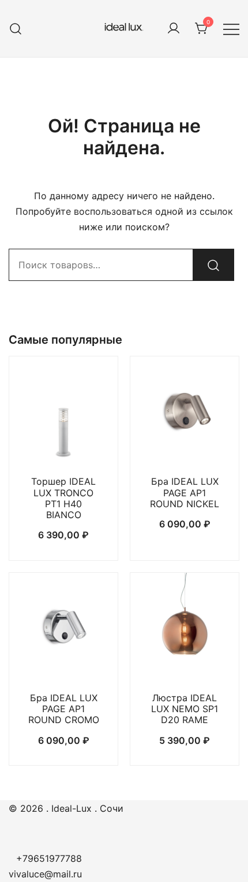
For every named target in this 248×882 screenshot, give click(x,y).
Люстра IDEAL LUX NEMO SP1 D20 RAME (184, 708)
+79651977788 (49, 858)
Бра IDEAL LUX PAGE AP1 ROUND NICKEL (184, 492)
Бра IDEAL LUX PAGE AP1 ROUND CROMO (63, 708)
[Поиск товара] (16, 28)
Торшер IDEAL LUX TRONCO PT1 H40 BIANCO (63, 498)
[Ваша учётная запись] (174, 28)
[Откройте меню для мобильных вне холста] (231, 28)
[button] (63, 444)
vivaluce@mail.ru (45, 874)
